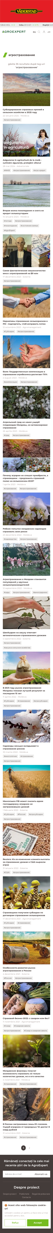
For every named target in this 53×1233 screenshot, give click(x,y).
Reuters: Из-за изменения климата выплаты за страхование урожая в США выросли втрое (26, 862)
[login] (44, 32)
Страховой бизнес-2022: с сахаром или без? (26, 1018)
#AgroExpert (9, 230)
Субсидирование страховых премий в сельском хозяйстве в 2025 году (23, 111)
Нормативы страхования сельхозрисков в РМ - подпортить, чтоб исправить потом (25, 322)
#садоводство (10, 539)
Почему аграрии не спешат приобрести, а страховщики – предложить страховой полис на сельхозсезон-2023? (25, 478)
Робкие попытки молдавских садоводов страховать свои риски (24, 530)
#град (6, 435)
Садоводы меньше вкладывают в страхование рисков (21, 747)
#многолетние (10, 756)
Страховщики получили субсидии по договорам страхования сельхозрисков (24, 914)
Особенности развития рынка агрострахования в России (19, 969)
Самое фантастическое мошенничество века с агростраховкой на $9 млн (24, 272)
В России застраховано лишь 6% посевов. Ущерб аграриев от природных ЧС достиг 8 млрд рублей (26, 1127)
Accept (38, 1222)
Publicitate (24, 1194)
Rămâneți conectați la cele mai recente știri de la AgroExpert (26, 1163)
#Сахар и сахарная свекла (35, 1031)
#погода (7, 221)
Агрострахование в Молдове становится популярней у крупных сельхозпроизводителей (24, 582)
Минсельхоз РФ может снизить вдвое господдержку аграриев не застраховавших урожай (23, 804)
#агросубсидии (40, 701)
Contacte (26, 1197)
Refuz (15, 1222)
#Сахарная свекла (22, 1026)
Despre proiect (10, 1194)
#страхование (10, 488)
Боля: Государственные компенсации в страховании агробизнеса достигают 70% (25, 373)
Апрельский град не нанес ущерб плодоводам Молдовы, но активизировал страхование (25, 425)
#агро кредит (39, 170)
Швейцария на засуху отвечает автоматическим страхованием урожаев (24, 634)
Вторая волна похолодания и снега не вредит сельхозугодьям (23, 212)
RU (34, 32)
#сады (6, 592)
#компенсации (10, 382)
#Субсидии (9, 331)
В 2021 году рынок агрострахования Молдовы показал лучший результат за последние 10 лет (24, 691)
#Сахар (7, 1026)
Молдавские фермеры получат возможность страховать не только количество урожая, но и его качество (23, 1074)
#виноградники (40, 592)
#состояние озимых (29, 226)
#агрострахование (12, 120)
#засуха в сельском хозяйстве (17, 648)
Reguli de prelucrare (41, 1194)
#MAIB (7, 170)
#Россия (21, 814)
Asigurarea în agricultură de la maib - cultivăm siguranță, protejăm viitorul (22, 161)
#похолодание (10, 226)
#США (6, 872)
